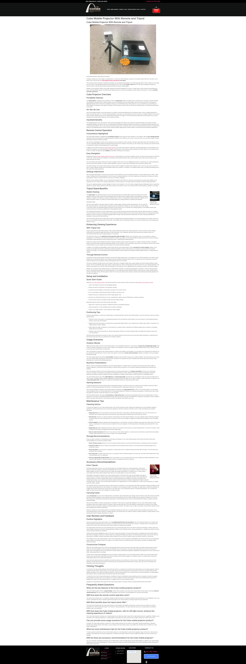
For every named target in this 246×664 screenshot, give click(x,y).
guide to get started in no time (145, 282)
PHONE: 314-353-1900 (153, 1)
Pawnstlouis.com (105, 651)
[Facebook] (146, 662)
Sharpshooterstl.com (106, 654)
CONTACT (143, 9)
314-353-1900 (151, 652)
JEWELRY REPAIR (132, 9)
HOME (108, 9)
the (110, 80)
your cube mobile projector (98, 282)
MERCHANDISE (114, 9)
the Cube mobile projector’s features (105, 156)
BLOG (138, 9)
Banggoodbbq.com (106, 657)
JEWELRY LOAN (123, 9)
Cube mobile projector (110, 147)
